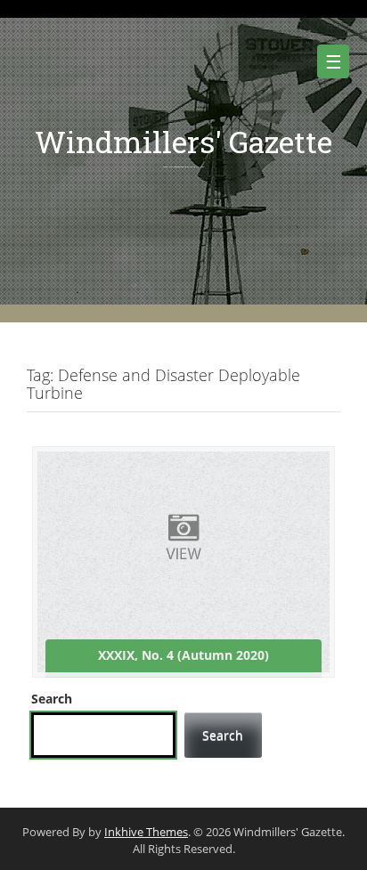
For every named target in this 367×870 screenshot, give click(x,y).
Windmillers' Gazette (183, 141)
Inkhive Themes (146, 832)
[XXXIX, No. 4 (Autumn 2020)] (183, 560)
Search (51, 698)
